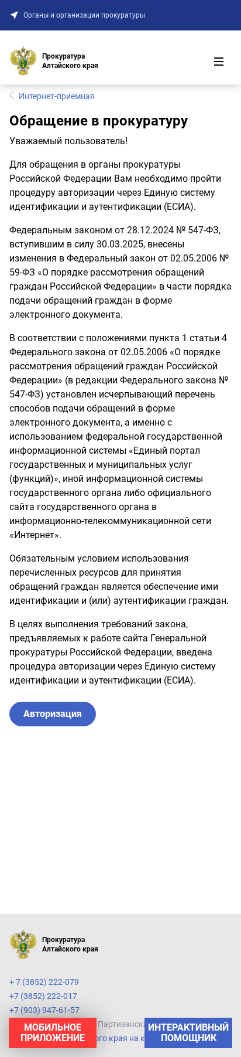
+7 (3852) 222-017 (43, 996)
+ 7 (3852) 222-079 (44, 982)
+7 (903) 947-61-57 (44, 1010)
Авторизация (52, 713)
